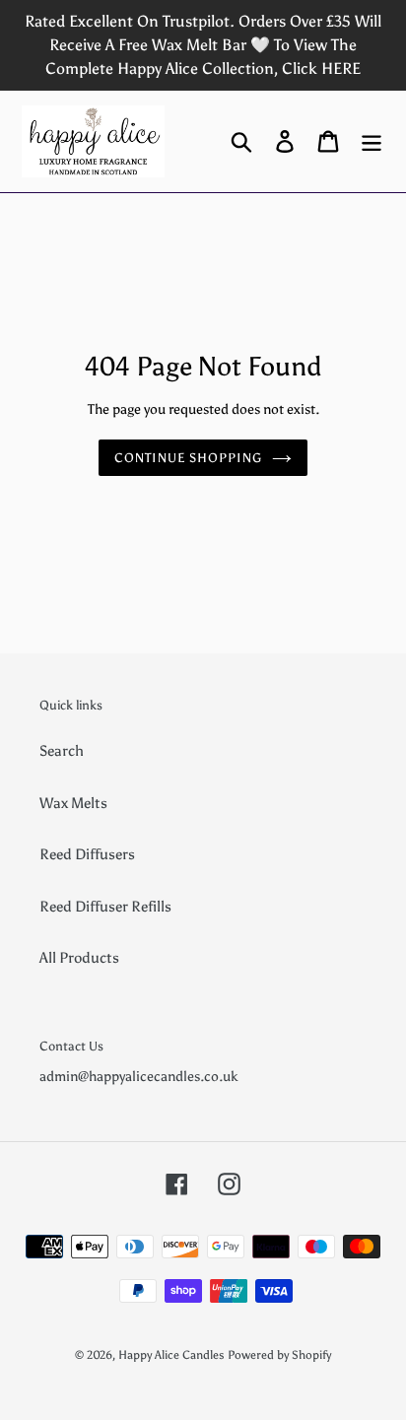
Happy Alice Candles (171, 1355)
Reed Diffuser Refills (105, 906)
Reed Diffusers (87, 854)
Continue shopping (188, 457)
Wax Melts (73, 803)
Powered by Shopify (279, 1355)
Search (61, 751)
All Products (79, 958)
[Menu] (371, 141)
